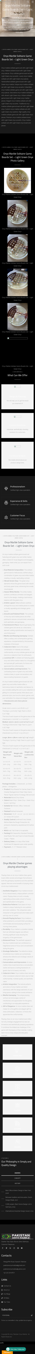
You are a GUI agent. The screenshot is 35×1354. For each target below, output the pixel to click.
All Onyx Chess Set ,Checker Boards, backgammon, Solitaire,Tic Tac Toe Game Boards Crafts (19, 22)
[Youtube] (22, 1248)
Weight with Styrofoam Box (7, 754)
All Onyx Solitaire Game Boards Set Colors (19, 27)
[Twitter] (6, 1248)
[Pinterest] (18, 1248)
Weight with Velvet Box (18, 755)
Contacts (6, 1255)
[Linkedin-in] (10, 1248)
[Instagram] (14, 1248)
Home (17, 18)
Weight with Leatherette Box (29, 754)
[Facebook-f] (2, 1248)
